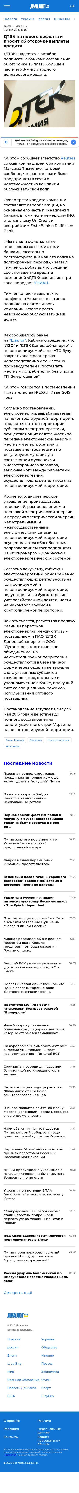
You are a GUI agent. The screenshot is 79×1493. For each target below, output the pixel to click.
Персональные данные (49, 1430)
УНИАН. (41, 283)
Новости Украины (58, 740)
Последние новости (28, 763)
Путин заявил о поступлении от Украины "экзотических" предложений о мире (31, 843)
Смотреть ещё (18, 1293)
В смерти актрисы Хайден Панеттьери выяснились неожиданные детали (26, 798)
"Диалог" (17, 340)
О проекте (12, 1421)
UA (72, 6)
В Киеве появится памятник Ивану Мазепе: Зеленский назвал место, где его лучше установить (36, 1111)
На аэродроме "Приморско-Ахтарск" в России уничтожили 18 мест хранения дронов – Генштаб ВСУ (35, 1049)
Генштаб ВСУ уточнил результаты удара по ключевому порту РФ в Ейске (32, 967)
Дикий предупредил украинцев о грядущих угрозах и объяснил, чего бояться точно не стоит (34, 1173)
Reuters (68, 158)
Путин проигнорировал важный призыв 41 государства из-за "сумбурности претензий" (31, 1256)
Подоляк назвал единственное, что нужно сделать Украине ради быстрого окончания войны (34, 988)
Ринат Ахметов (15, 740)
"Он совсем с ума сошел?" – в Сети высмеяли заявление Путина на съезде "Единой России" (34, 922)
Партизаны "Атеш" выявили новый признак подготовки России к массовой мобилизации (33, 1153)
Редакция (11, 1429)
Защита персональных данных (49, 1440)
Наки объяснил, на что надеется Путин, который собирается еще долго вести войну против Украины (34, 1132)
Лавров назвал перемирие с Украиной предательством (28, 862)
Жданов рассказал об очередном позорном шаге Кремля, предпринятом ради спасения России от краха (32, 944)
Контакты (11, 1437)
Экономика (22, 26)
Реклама (44, 1421)
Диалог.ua (10, 1455)
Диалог (7, 26)
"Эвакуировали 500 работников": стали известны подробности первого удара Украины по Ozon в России (33, 1217)
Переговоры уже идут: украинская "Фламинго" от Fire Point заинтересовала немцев (33, 1091)
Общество (36, 740)
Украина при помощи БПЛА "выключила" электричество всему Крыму (34, 1194)
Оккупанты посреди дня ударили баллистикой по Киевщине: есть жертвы (32, 1070)
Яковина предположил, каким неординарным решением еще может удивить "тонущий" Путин (32, 777)
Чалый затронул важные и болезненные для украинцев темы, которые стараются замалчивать (34, 1029)
